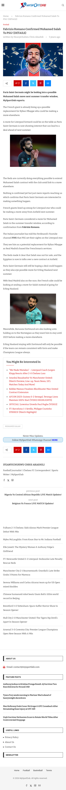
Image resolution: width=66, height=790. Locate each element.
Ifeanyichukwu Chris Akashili (24, 464)
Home (6, 16)
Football (26, 770)
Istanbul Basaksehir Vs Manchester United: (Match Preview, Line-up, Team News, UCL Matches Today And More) (30, 381)
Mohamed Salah (12, 426)
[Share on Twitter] (33, 83)
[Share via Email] (48, 83)
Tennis (49, 770)
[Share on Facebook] (26, 83)
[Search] (62, 5)
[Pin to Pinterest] (40, 83)
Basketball (38, 770)
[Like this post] (18, 83)
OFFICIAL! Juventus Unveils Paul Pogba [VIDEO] (33, 404)
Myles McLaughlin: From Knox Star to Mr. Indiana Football (32, 539)
